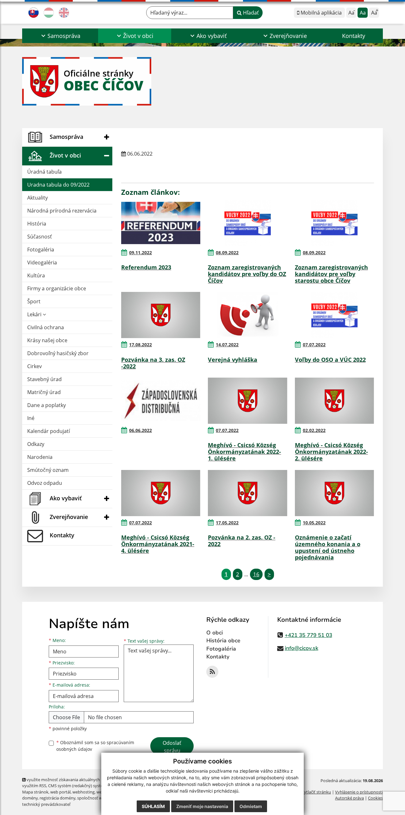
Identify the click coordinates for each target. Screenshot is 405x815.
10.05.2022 (314, 523)
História (36, 223)
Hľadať (250, 12)
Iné (30, 418)
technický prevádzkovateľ (46, 804)
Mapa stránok (35, 792)
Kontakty (353, 36)
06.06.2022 (140, 430)
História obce (223, 640)
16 (256, 574)
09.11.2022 (140, 253)
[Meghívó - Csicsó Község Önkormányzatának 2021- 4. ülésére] (160, 493)
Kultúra (36, 275)
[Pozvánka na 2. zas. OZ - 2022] (247, 493)
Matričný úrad (44, 392)
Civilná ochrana (45, 327)
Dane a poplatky (46, 405)
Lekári (35, 314)
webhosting (83, 792)
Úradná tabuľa (44, 171)
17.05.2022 (227, 523)
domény (30, 798)
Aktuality (37, 197)
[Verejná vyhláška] (247, 315)
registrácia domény (57, 798)
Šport (33, 301)
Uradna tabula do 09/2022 (58, 184)
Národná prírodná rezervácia (62, 210)
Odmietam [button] (251, 806)
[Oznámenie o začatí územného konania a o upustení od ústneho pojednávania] (334, 493)
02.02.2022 (314, 430)
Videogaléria (42, 262)
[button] (60, 35)
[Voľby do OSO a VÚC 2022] (334, 315)
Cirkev (34, 366)
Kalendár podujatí (48, 431)
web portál (60, 792)
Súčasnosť (39, 236)
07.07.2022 (314, 345)
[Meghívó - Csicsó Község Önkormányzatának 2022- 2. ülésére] (334, 401)
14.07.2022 (227, 345)
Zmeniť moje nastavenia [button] (202, 806)
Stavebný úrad (44, 379)
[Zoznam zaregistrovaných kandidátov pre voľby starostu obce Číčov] (334, 223)
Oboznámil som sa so (95, 745)
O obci (214, 632)
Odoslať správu (172, 746)
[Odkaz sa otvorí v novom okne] (212, 672)
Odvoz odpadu (44, 482)
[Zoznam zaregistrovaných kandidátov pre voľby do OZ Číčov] (247, 223)
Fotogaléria (40, 249)
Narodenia (40, 457)
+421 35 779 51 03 (308, 635)
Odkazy (35, 444)
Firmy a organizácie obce (56, 288)
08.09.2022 (227, 253)
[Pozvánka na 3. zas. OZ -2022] (160, 315)
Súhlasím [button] (153, 806)
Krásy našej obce (47, 340)
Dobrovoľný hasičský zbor (58, 353)
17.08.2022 (140, 345)
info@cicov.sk (301, 648)
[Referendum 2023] (160, 223)
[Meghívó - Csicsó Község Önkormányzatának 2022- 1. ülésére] (247, 401)
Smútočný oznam (48, 469)
